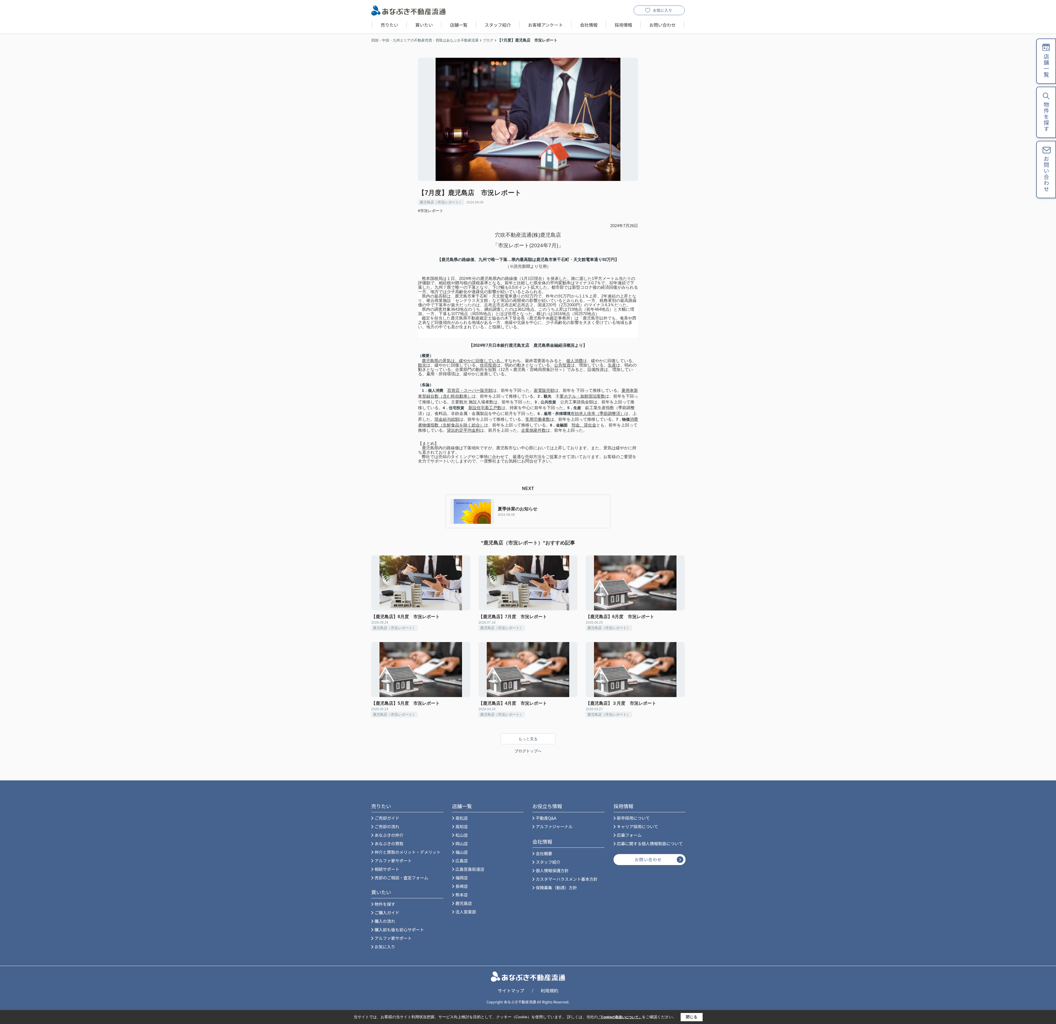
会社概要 (544, 853)
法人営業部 (465, 912)
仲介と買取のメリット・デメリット (408, 852)
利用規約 (549, 990)
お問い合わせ (662, 24)
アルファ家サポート (393, 860)
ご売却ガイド (387, 818)
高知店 (461, 826)
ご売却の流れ (387, 826)
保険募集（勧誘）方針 (556, 887)
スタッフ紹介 (498, 24)
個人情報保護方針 (552, 870)
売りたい (389, 24)
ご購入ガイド (387, 912)
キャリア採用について (637, 826)
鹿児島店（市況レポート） (441, 202)
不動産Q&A (546, 818)
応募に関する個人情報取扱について (650, 843)
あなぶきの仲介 (389, 835)
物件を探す (385, 904)
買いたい (424, 24)
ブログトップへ (528, 751)
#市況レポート (430, 210)
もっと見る (528, 739)
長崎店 (461, 886)
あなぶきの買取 (389, 843)
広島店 (461, 860)
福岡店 (461, 877)
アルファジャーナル (554, 826)
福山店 (461, 852)
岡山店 (461, 843)
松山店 (461, 835)
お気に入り (662, 10)
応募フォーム (629, 835)
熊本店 (461, 895)
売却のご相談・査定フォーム (401, 877)
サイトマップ (511, 990)
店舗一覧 (459, 24)
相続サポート (387, 869)
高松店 (461, 818)
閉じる (691, 1017)
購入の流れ (385, 921)
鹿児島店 (463, 903)
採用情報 (623, 24)
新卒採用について (633, 818)
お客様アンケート (545, 24)
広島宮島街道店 (469, 869)
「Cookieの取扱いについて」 (620, 1017)
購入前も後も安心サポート (399, 929)
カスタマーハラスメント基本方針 (567, 879)
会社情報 (589, 24)
